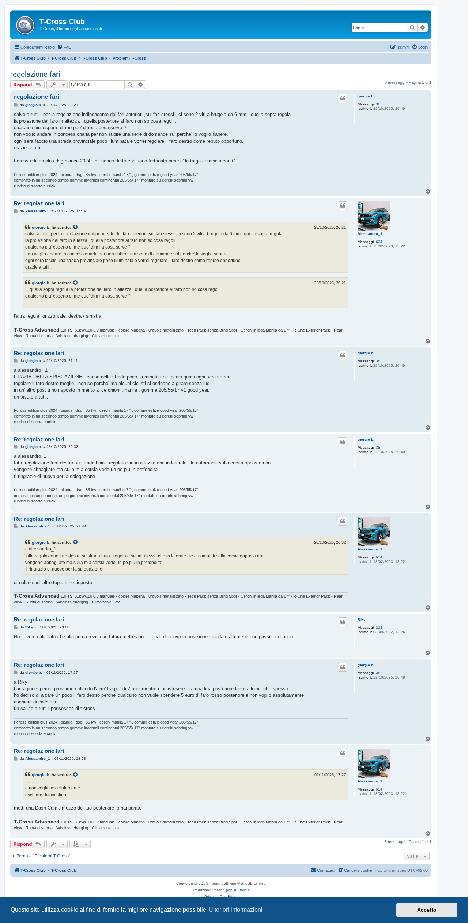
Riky (362, 619)
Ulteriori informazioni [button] (236, 910)
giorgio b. (366, 96)
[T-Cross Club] (25, 24)
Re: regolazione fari (39, 203)
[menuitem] (64, 47)
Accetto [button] (427, 910)
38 (378, 104)
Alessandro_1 (370, 234)
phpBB (200, 883)
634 (379, 242)
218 (379, 627)
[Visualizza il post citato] (75, 227)
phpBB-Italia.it (238, 890)
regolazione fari (35, 74)
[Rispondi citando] (342, 98)
